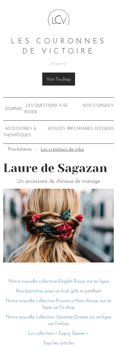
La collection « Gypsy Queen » (58, 333)
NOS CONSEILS (98, 106)
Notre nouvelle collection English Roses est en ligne (58, 281)
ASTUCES (56, 129)
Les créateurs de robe (62, 149)
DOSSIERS (104, 129)
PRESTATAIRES (80, 129)
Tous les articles (58, 343)
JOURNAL (14, 109)
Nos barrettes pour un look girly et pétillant (58, 291)
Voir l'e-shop (58, 79)
